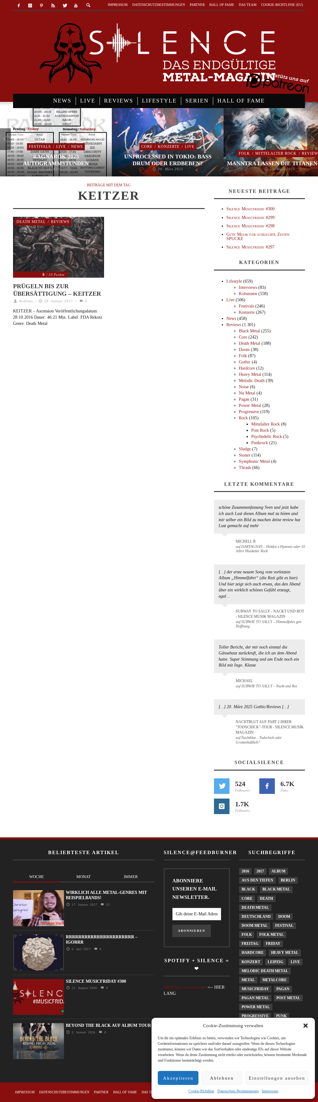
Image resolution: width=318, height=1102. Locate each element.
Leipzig (275, 962)
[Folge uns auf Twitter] (221, 786)
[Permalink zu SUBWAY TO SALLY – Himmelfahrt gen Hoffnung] (226, 615)
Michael (244, 681)
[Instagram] (30, 6)
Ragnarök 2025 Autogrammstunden (56, 159)
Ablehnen (222, 1078)
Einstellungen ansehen (277, 1078)
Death (266, 898)
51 (107, 904)
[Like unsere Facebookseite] (267, 786)
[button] (305, 1025)
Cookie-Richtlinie (201, 1091)
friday (273, 943)
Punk (281, 1016)
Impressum (270, 1091)
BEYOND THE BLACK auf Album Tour (108, 1025)
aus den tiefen (257, 880)
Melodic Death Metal (265, 971)
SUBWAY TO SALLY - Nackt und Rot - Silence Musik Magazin (270, 614)
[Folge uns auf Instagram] (221, 806)
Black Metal (249, 331)
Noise (244, 387)
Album (278, 871)
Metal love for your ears (185, 987)
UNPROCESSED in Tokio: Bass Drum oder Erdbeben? (167, 159)
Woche (36, 876)
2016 (245, 871)
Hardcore (247, 368)
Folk (244, 153)
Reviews (60, 222)
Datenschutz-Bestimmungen (238, 1091)
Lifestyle (234, 281)
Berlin (288, 880)
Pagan (244, 399)
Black (248, 889)
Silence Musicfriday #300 (250, 209)
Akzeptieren (178, 1078)
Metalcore (274, 980)
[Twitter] (64, 6)
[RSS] (53, 6)
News (77, 146)
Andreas (26, 301)
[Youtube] (76, 6)
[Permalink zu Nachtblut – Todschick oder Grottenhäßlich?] (226, 725)
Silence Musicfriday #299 (250, 217)
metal (248, 980)
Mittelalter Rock (276, 153)
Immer (131, 876)
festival (284, 925)
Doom (244, 349)
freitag (250, 943)
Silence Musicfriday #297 (250, 247)
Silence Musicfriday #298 (250, 226)
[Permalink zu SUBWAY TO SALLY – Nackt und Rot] (226, 684)
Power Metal (250, 405)
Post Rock (260, 430)
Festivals (40, 146)
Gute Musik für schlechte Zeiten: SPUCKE (258, 236)
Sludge (245, 449)
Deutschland (256, 916)
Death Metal (31, 222)
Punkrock (259, 442)
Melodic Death (252, 380)
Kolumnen (248, 293)
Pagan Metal (255, 998)
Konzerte (168, 146)
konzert (251, 962)
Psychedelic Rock (266, 436)
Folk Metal (271, 934)
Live (61, 146)
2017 (260, 871)
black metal (276, 889)
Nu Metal (247, 393)
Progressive (249, 411)
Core (146, 146)
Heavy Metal (250, 374)
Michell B (246, 541)
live (295, 962)
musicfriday (255, 989)
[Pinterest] (42, 6)
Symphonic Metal (254, 461)
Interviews (248, 287)
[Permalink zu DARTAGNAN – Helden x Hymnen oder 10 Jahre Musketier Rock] (226, 544)
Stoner (244, 455)
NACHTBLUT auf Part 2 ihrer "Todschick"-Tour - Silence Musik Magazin (270, 727)
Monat (83, 876)
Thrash (245, 467)
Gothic (245, 362)
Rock (243, 418)
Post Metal (288, 998)
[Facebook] (19, 6)
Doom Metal (255, 925)
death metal (255, 907)
